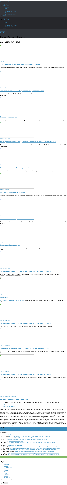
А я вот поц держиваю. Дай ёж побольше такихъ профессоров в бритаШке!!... (34, 451)
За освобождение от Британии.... (14, 445)
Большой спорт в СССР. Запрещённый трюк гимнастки (22, 91)
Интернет (6, 464)
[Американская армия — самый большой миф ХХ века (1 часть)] (17, 370)
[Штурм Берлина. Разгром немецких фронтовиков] (17, 60)
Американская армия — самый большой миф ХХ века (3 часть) (25, 271)
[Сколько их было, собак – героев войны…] (17, 163)
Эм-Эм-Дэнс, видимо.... (12, 435)
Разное (7, 189)
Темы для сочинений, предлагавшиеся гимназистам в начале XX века (28, 142)
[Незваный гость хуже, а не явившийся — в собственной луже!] (17, 343)
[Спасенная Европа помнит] (17, 240)
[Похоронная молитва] (17, 112)
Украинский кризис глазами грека (14, 399)
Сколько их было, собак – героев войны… (16, 168)
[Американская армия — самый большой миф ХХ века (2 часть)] (17, 319)
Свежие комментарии (10, 14)
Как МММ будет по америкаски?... (23, 438)
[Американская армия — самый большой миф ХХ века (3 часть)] (17, 266)
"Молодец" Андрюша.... (12, 444)
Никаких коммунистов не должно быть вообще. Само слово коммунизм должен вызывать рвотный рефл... (34, 454)
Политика (7, 242)
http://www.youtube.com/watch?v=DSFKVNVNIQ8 (12, 300)
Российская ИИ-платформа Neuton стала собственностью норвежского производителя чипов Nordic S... (35, 448)
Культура (7, 87)
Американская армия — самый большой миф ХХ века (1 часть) (25, 374)
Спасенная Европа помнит (10, 245)
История (2, 61)
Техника (6, 476)
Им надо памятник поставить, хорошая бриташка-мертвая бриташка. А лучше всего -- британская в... (33, 453)
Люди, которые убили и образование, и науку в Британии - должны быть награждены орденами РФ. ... (32, 449)
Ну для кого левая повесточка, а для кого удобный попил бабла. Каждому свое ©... (29, 436)
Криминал (6, 469)
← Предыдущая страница (9, 404)
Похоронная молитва (8, 117)
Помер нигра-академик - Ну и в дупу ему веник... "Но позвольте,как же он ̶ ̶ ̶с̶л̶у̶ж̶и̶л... (27, 439)
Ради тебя (4, 297)
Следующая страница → (9, 406)
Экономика (7, 477)
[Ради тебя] (17, 293)
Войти (4, 15)
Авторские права (9, 10)
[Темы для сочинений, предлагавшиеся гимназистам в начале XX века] (17, 137)
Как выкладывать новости (12, 11)
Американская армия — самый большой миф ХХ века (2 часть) (25, 323)
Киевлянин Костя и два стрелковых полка (17, 219)
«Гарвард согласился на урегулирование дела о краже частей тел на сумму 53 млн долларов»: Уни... (34, 446)
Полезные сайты (9, 12)
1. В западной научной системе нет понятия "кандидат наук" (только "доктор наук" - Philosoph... (31, 442)
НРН (2, 32)
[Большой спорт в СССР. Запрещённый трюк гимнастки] (17, 86)
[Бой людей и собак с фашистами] (17, 188)
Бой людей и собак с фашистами (13, 193)
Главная (5, 4)
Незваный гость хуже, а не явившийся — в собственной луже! (24, 348)
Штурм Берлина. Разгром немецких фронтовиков (20, 64)
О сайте (7, 7)
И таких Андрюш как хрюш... (16, 441)
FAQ (6, 8)
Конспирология (8, 467)
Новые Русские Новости (6, 1)
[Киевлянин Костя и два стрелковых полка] (17, 214)
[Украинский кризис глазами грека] (17, 394)
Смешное (6, 474)
